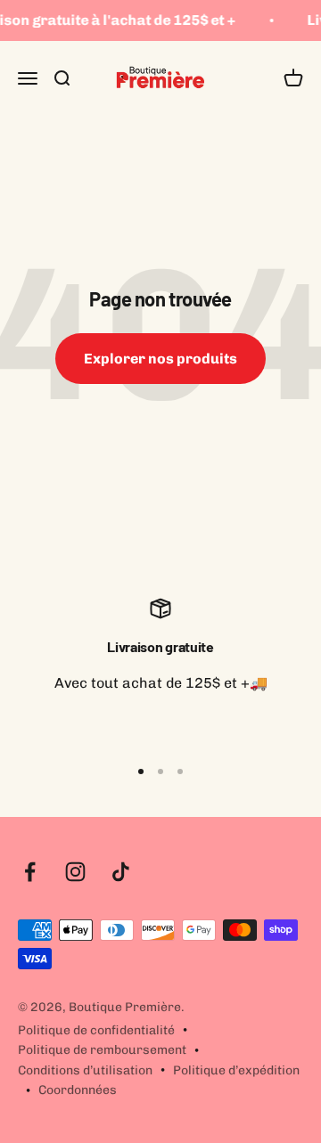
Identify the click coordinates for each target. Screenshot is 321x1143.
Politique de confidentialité (96, 1030)
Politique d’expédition (236, 1070)
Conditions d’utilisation (85, 1070)
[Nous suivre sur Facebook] (30, 872)
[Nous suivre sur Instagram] (75, 872)
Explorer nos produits (160, 358)
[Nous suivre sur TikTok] (121, 872)
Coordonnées (77, 1090)
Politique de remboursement (102, 1049)
